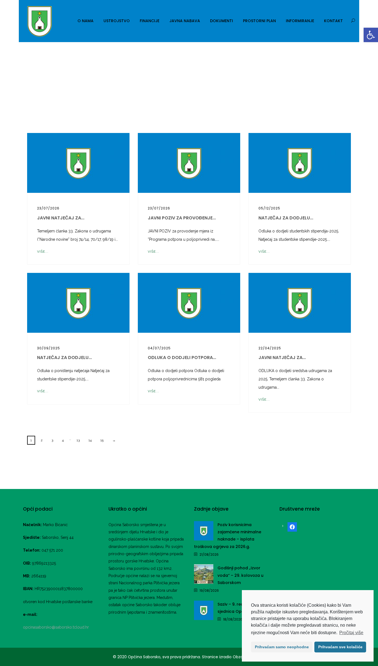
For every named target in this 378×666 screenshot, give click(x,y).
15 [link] (101, 440)
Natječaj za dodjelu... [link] (285, 218)
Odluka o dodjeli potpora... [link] (182, 357)
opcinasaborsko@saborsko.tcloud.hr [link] (56, 627)
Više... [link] (42, 251)
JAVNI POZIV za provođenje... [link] (182, 218)
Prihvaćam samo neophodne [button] (282, 647)
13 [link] (78, 440)
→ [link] (114, 440)
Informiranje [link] (300, 21)
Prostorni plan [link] (259, 21)
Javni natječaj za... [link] (60, 218)
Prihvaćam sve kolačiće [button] (340, 647)
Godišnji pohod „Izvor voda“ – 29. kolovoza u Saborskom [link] (240, 575)
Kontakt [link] (333, 21)
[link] (371, 35)
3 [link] (52, 440)
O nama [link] (85, 21)
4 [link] (63, 440)
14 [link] (90, 440)
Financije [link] (149, 21)
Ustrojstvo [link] (116, 21)
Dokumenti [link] (221, 21)
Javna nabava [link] (184, 21)
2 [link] (42, 440)
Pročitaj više (351, 632)
